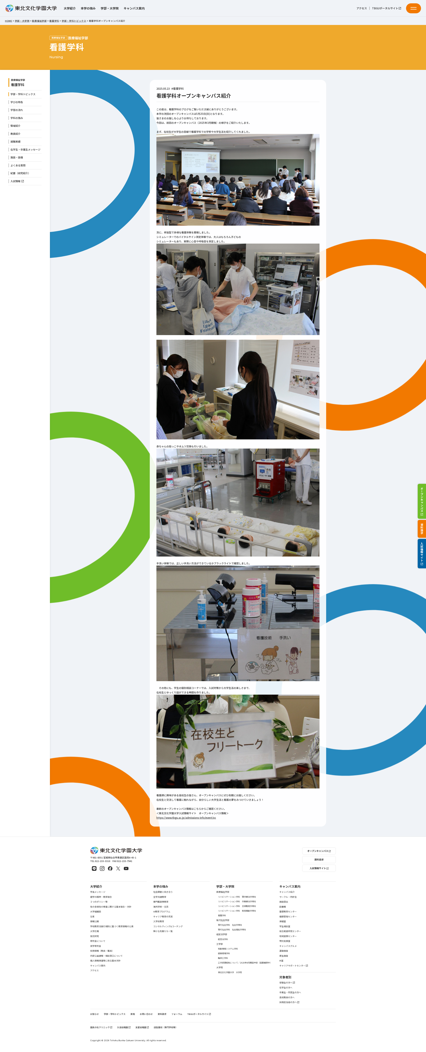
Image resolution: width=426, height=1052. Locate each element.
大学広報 (94, 931)
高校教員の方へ (287, 997)
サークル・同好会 (288, 896)
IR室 (281, 960)
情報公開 (94, 921)
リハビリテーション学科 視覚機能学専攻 (237, 910)
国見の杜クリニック (100, 1027)
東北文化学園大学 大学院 (230, 972)
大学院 (219, 967)
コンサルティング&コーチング (168, 926)
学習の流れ (16, 110)
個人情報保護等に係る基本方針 (105, 960)
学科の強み (16, 118)
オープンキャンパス (422, 499)
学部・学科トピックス (22, 94)
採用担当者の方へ (288, 1002)
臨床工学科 (223, 957)
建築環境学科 (224, 953)
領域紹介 (15, 125)
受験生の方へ (285, 982)
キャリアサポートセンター (292, 965)
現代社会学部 (222, 920)
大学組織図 (95, 911)
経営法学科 (223, 939)
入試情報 (15, 181)
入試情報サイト (422, 552)
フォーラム (176, 1014)
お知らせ (94, 1014)
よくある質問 (17, 165)
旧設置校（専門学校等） (166, 1027)
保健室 (282, 921)
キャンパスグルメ (288, 946)
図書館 (282, 906)
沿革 (92, 916)
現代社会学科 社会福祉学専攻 (232, 929)
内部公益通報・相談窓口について (106, 955)
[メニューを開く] (413, 8)
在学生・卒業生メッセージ (25, 149)
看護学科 (17, 84)
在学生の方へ (285, 987)
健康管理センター (288, 916)
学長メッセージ (97, 891)
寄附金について (97, 941)
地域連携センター (288, 936)
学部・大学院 (110, 8)
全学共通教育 (159, 896)
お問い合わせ (146, 1014)
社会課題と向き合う (163, 891)
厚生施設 (283, 955)
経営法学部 (221, 934)
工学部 (219, 944)
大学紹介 (70, 8)
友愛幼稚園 (140, 1027)
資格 (132, 1014)
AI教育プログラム (161, 911)
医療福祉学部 (222, 891)
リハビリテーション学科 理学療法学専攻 (237, 896)
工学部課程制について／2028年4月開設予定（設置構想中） (245, 962)
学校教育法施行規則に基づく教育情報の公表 (111, 926)
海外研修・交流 (160, 906)
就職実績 (15, 141)
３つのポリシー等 (98, 901)
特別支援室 (284, 941)
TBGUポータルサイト (385, 8)
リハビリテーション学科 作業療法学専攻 (237, 901)
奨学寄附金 (95, 946)
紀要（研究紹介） (20, 173)
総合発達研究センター (290, 931)
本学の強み (88, 8)
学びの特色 (16, 102)
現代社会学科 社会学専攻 (230, 924)
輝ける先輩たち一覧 (163, 931)
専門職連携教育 (160, 901)
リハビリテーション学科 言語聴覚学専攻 (237, 906)
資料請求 (422, 528)
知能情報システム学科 (228, 948)
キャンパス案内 (134, 8)
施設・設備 (16, 157)
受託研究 (94, 936)
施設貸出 (283, 901)
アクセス (361, 8)
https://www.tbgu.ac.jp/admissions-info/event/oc (186, 817)
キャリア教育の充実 (163, 916)
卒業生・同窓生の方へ (290, 992)
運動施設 (283, 950)
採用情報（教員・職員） (102, 950)
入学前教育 (158, 921)
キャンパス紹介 (287, 891)
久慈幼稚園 (122, 1027)
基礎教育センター (288, 911)
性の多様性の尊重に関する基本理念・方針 (110, 906)
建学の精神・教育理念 (101, 896)
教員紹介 (15, 133)
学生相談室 (284, 926)
